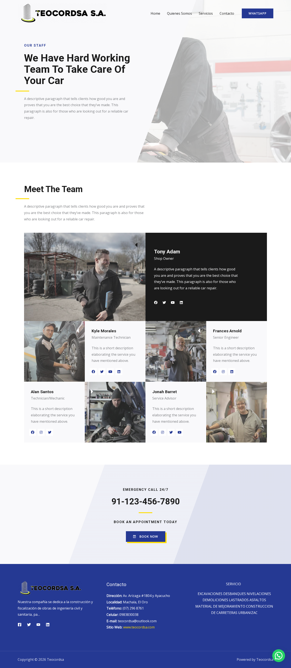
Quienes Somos (179, 13)
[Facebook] (155, 302)
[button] (145, 536)
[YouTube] (38, 625)
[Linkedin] (181, 302)
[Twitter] (164, 302)
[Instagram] (223, 371)
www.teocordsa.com (139, 627)
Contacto (227, 13)
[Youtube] (172, 302)
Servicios (206, 13)
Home (155, 13)
